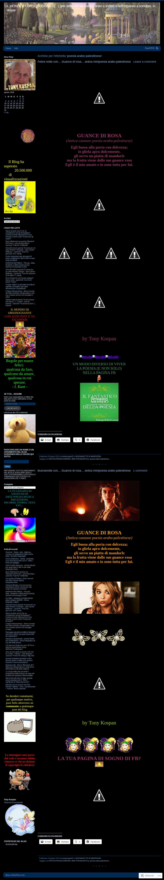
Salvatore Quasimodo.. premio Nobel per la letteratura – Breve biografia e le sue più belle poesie (20, 640)
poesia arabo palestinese (99, 459)
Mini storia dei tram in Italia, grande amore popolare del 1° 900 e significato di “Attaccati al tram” (19, 680)
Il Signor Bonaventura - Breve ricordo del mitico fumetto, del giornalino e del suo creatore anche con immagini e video (20, 294)
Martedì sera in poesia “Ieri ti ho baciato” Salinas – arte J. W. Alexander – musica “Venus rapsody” (20, 686)
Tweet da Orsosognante (13, 802)
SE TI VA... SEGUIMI (13, 394)
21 (17, 106)
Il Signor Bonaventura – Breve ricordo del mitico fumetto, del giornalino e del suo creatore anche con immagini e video (20, 626)
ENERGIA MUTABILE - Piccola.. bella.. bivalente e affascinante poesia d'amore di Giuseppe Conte (20, 265)
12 (11, 103)
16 (23, 103)
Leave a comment (144, 61)
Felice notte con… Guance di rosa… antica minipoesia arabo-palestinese (84, 61)
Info (16, 48)
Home (8, 48)
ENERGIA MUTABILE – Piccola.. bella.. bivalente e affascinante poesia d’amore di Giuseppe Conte (20, 593)
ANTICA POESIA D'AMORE (60, 459)
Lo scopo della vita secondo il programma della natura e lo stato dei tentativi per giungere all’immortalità (20, 673)
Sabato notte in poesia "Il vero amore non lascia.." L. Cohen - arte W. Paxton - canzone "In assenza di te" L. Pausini (20, 302)
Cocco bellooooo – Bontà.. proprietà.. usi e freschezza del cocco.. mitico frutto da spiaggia (20, 561)
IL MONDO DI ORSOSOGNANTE (30, 6)
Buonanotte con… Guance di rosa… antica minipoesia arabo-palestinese (84, 470)
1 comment (140, 470)
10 (5, 103)
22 (20, 106)
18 (8, 106)
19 (11, 106)
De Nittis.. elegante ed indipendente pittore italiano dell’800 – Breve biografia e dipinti (19, 600)
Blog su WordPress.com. (15, 875)
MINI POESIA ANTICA (80, 459)
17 (5, 106)
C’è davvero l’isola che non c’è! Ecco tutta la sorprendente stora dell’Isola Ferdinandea (20, 647)
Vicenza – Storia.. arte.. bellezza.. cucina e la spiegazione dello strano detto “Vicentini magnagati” (19, 554)
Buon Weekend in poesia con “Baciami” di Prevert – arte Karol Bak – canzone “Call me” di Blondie (20, 574)
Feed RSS (150, 48)
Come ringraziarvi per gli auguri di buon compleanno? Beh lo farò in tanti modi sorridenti (20, 258)
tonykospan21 (68, 456)
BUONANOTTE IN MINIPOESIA (88, 456)
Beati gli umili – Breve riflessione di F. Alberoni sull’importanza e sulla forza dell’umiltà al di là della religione (20, 667)
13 (14, 103)
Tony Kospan (10, 799)
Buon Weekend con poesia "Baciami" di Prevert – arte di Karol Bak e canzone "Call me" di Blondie (20, 243)
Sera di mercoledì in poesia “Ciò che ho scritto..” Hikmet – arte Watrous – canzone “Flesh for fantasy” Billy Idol (20, 654)
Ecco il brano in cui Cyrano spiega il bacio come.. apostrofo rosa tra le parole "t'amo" (19, 280)
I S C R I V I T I (12, 408)
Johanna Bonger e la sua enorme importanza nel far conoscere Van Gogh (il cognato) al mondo (19, 587)
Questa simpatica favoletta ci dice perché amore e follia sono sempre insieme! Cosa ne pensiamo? (19, 660)
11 (8, 103)
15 (20, 103)
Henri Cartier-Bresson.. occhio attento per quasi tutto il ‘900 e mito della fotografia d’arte (20, 567)
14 (17, 103)
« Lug (6, 112)
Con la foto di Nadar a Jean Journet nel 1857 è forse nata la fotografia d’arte (19, 580)
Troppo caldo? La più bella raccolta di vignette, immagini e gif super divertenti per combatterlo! (20, 286)
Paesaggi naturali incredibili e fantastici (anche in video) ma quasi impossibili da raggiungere (20, 634)
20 (14, 106)
